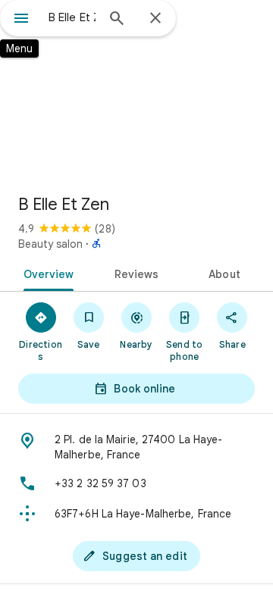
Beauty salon (50, 244)
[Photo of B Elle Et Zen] (136, 91)
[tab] (45, 273)
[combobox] (72, 17)
